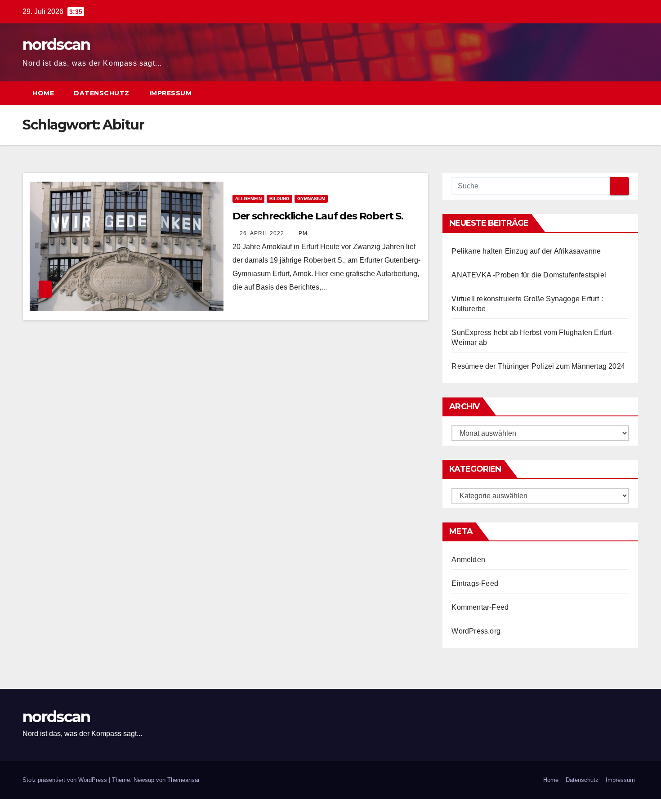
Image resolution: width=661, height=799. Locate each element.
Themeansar (183, 780)
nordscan (56, 44)
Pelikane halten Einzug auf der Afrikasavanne (526, 251)
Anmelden (468, 559)
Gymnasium (311, 198)
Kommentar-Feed (480, 607)
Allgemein (248, 198)
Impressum (170, 93)
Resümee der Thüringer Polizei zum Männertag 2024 (538, 366)
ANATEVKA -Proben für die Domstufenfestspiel (528, 275)
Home (43, 93)
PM (303, 233)
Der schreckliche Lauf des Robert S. (318, 216)
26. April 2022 (263, 233)
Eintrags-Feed (474, 583)
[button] (615, 93)
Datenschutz (102, 93)
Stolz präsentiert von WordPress (65, 780)
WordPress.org (475, 631)
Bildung (279, 198)
